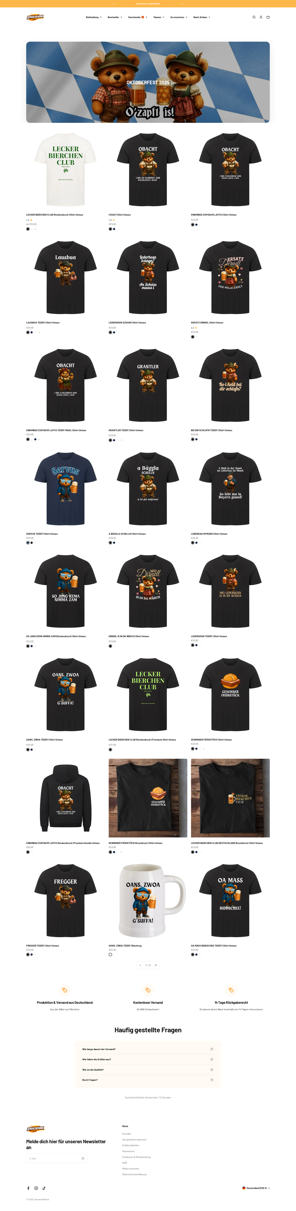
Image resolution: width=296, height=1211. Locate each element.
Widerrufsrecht (130, 1168)
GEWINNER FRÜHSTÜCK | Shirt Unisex (211, 739)
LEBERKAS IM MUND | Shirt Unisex (209, 533)
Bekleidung (92, 17)
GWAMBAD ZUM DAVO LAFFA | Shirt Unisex (214, 214)
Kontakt (126, 1133)
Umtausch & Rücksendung (136, 1156)
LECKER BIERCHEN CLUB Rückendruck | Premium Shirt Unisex (142, 739)
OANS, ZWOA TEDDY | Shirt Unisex (44, 739)
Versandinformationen (134, 1139)
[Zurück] (113, 3)
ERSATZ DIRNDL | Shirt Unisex (207, 322)
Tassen (157, 17)
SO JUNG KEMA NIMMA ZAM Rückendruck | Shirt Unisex (56, 636)
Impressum (128, 1151)
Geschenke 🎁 (136, 17)
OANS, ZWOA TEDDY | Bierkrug (125, 945)
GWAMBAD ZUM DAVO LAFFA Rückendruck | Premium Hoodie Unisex (63, 842)
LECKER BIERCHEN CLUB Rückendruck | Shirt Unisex (54, 214)
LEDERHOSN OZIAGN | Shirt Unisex (127, 322)
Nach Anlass (200, 17)
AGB (124, 1162)
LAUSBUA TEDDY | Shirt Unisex (43, 322)
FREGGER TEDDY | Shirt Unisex (42, 945)
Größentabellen (130, 1145)
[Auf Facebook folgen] (28, 1188)
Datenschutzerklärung (134, 1174)
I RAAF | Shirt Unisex (120, 214)
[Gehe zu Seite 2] (156, 965)
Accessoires (177, 17)
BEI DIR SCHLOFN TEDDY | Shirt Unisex (211, 430)
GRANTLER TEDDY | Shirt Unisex (126, 430)
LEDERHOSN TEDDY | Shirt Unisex (209, 636)
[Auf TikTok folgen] (44, 1188)
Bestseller (113, 17)
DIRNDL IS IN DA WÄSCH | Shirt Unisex (129, 636)
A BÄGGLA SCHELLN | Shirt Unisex (127, 533)
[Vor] (182, 3)
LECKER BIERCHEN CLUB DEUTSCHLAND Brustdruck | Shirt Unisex (227, 842)
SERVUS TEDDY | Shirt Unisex (42, 533)
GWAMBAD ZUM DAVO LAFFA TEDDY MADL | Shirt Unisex (56, 430)
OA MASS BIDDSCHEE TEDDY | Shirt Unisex (214, 945)
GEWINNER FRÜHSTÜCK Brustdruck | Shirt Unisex (135, 842)
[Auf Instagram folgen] (36, 1188)
